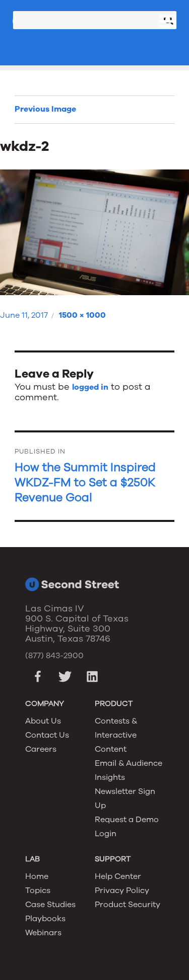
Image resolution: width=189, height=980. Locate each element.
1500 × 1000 (82, 315)
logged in (90, 387)
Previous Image (45, 109)
